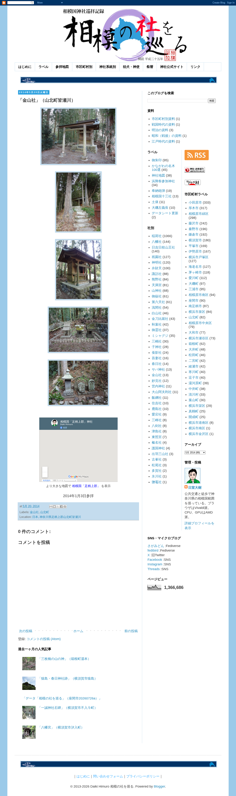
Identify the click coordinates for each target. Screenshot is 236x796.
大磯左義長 (160, 207)
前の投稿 (131, 631)
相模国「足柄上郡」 (86, 486)
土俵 (155, 202)
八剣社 (157, 426)
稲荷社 (157, 236)
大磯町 (194, 283)
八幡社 (157, 242)
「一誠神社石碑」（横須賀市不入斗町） (68, 708)
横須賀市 (195, 240)
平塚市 (194, 246)
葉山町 (194, 400)
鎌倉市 (194, 234)
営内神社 (158, 386)
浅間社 (157, 307)
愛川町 (194, 278)
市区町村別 (84, 67)
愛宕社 (157, 414)
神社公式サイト (171, 67)
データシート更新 (165, 213)
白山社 (157, 313)
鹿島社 (157, 409)
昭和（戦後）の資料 (167, 136)
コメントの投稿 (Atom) (44, 639)
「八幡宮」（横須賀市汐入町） (61, 727)
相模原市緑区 (199, 214)
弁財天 (157, 268)
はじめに (25, 67)
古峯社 (157, 459)
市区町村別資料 (163, 119)
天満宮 (157, 285)
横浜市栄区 (197, 406)
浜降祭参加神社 (163, 181)
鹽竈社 (157, 482)
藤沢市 (194, 223)
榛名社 (157, 442)
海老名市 (195, 267)
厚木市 (194, 208)
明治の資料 (160, 130)
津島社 (157, 431)
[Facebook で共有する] (61, 506)
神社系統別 (107, 67)
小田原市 (195, 202)
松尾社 (157, 465)
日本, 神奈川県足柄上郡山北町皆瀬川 (56, 516)
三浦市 (194, 289)
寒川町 (194, 372)
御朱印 (157, 160)
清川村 (194, 394)
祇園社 (157, 257)
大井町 (194, 349)
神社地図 (158, 175)
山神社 (157, 290)
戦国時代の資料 (163, 124)
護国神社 (158, 448)
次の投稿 (25, 631)
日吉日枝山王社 (163, 247)
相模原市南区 (199, 295)
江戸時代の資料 (163, 141)
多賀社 (157, 470)
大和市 (194, 332)
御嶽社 (157, 296)
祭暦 (150, 67)
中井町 (194, 389)
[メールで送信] (51, 506)
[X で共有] (58, 506)
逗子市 (194, 377)
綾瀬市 (194, 366)
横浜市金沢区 (199, 434)
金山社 (34, 512)
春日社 (157, 364)
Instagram (155, 564)
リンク (195, 67)
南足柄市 (195, 306)
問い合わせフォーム (108, 776)
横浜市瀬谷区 (199, 338)
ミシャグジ (160, 335)
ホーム (78, 631)
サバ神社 (158, 369)
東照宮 (157, 437)
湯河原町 (195, 383)
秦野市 (194, 229)
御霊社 (157, 330)
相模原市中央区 (200, 323)
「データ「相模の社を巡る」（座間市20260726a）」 (62, 698)
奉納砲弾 (158, 191)
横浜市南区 (197, 428)
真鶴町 (194, 411)
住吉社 (157, 403)
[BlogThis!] (54, 506)
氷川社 (157, 476)
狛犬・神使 (131, 67)
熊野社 (157, 279)
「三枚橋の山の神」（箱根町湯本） (64, 659)
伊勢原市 (195, 251)
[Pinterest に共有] (65, 506)
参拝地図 (62, 67)
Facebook (155, 560)
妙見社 (157, 381)
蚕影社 (157, 352)
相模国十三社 (162, 196)
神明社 (157, 262)
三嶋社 (157, 341)
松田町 (194, 355)
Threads (154, 569)
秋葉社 (157, 324)
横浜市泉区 (197, 312)
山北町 (44, 512)
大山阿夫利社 (162, 392)
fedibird (153, 550)
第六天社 (158, 302)
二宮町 (194, 361)
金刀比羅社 (160, 319)
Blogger (159, 786)
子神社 (157, 347)
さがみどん (156, 546)
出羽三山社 (160, 454)
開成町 (194, 417)
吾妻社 (157, 358)
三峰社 (157, 420)
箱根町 (194, 344)
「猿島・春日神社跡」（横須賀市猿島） (68, 678)
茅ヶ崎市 (195, 272)
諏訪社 (157, 274)
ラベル (43, 67)
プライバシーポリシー (142, 776)
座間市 (194, 300)
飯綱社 (157, 397)
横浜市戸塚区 (199, 257)
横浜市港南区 (199, 422)
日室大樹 (195, 487)
